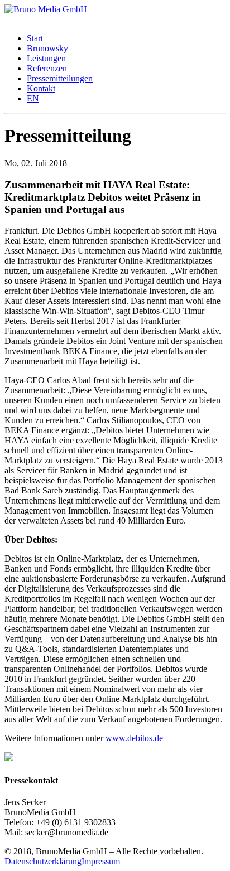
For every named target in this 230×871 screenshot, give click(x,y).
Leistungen (46, 58)
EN (33, 98)
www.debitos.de (134, 738)
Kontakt (41, 88)
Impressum (101, 861)
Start (35, 38)
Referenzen (47, 68)
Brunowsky (47, 48)
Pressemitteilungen (60, 78)
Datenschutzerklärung (43, 861)
